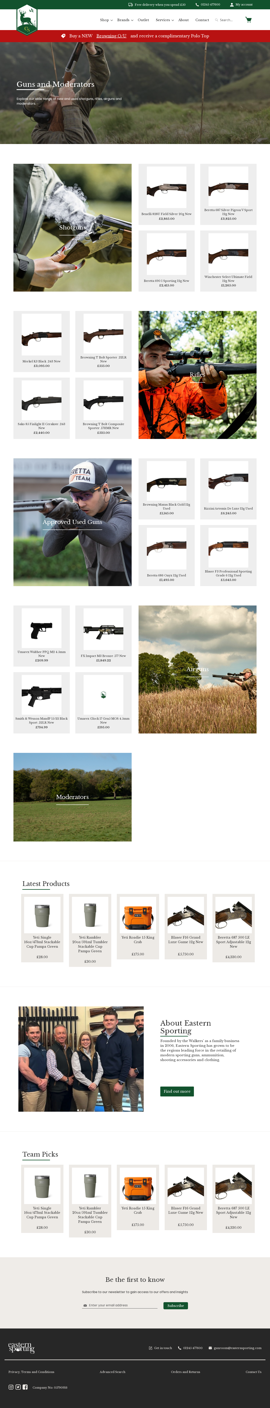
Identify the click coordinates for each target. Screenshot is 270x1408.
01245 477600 (210, 4)
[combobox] (228, 20)
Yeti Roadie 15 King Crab (138, 939)
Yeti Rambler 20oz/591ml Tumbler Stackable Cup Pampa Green (90, 944)
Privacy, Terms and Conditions (31, 1372)
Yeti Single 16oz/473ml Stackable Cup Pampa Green (42, 941)
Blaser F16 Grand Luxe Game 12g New (185, 939)
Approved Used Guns (72, 522)
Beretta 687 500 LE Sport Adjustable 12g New (233, 941)
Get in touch (163, 1348)
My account (244, 4)
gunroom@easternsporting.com (238, 1348)
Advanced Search (112, 1372)
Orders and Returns (185, 1372)
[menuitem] (105, 20)
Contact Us (254, 1372)
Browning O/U (111, 36)
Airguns (197, 669)
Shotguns (72, 227)
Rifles (197, 374)
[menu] (154, 20)
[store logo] (27, 19)
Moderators (72, 797)
